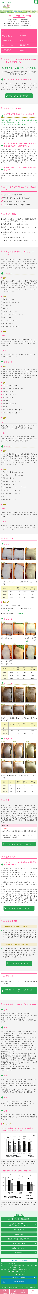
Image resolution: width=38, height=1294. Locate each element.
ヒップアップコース (24, 31)
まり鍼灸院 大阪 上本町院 (19, 1260)
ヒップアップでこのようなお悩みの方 (7, 35)
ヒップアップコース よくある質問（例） (6, 50)
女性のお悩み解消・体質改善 (16, 11)
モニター (22, 40)
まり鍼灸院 (20, 1287)
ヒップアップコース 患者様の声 (24, 45)
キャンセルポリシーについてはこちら (19, 844)
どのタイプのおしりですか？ (8, 40)
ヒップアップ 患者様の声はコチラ (19, 908)
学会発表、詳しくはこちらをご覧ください (18, 991)
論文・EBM (4, 31)
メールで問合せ (19, 1281)
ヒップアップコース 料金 (7, 45)
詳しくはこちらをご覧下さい (19, 96)
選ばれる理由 (23, 35)
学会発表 (22, 50)
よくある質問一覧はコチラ (19, 963)
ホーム (6, 11)
